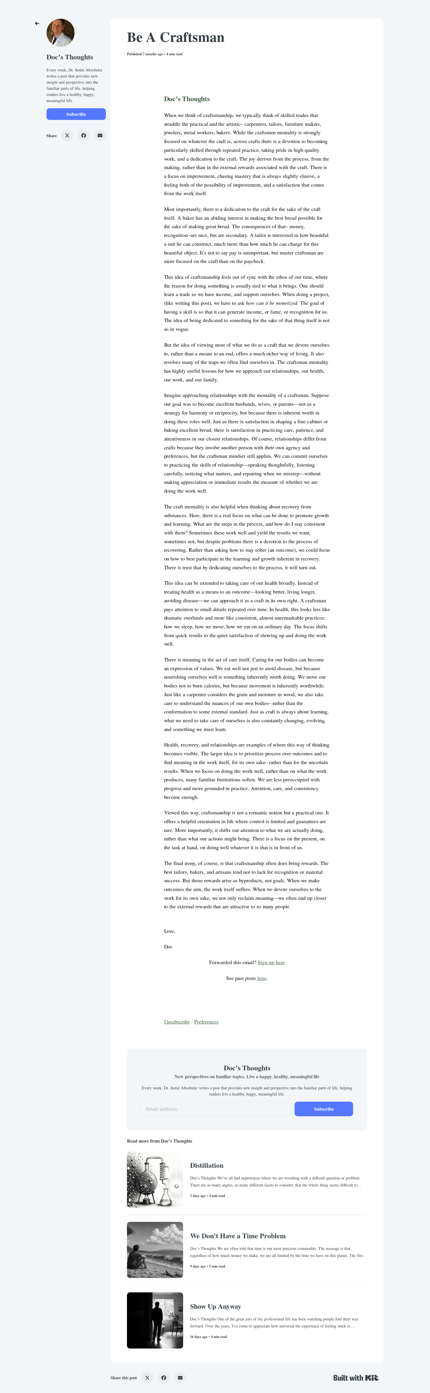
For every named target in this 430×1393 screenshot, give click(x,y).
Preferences (206, 1021)
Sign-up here (271, 962)
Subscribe (76, 114)
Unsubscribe (177, 1021)
